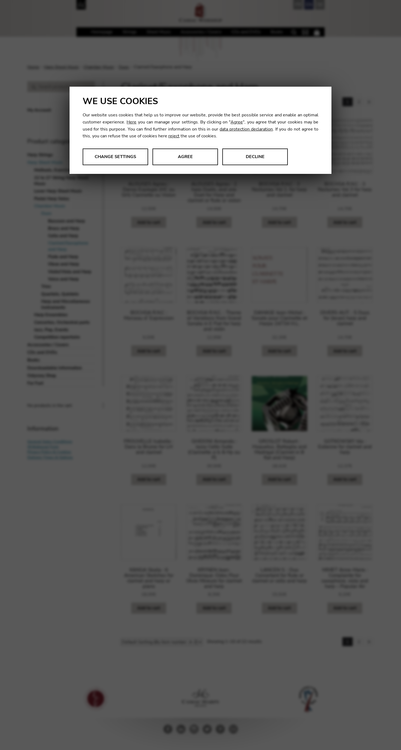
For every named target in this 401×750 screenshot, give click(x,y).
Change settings (115, 157)
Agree (237, 122)
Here (131, 122)
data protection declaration (246, 129)
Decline (255, 157)
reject (173, 136)
